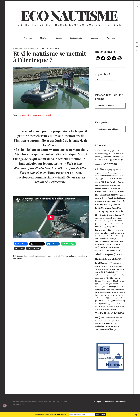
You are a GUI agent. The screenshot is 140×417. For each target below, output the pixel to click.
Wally (116, 321)
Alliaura (111, 154)
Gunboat (119, 215)
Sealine (105, 295)
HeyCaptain (108, 221)
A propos (28, 38)
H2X (97, 218)
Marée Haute (114, 241)
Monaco (116, 247)
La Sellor (118, 233)
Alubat (99, 157)
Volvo (98, 321)
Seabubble (103, 292)
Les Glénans (118, 236)
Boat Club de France (109, 173)
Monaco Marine (102, 250)
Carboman (107, 179)
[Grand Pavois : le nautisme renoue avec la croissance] (137, 46)
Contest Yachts (115, 185)
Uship (115, 309)
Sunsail (106, 304)
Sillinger (113, 298)
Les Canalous (106, 236)
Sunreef (98, 304)
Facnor (107, 201)
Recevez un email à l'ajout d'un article (50, 415)
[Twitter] (103, 58)
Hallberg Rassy (105, 218)
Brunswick (108, 176)
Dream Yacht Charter (105, 191)
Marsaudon (101, 241)
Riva (105, 287)
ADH (117, 151)
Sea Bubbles (113, 292)
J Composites (112, 227)
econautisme (18, 48)
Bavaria (118, 159)
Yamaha (108, 326)
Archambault (111, 156)
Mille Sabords (104, 247)
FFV (113, 201)
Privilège (101, 284)
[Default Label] (98, 58)
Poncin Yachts (111, 281)
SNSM (102, 300)
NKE (103, 272)
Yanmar (115, 326)
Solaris (110, 301)
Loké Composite (101, 239)
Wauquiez (99, 323)
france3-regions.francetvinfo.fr (36, 115)
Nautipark (117, 263)
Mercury (110, 244)
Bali (120, 157)
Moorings (115, 250)
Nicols (120, 269)
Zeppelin (100, 329)
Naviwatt (56, 256)
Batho (109, 160)
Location (94, 38)
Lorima (112, 239)
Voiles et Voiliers (117, 318)
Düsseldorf (106, 195)
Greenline (104, 215)
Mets (118, 244)
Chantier (43, 38)
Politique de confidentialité (115, 402)
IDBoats (101, 224)
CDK (97, 182)
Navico (111, 266)
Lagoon (110, 233)
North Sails (112, 272)
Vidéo (63, 256)
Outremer (119, 275)
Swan (97, 306)
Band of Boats (100, 160)
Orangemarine (109, 275)
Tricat (118, 306)
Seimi (119, 295)
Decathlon (117, 188)
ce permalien (79, 256)
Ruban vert (102, 290)
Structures (119, 301)
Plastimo (99, 281)
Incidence (100, 227)
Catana (118, 178)
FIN (121, 201)
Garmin (107, 208)
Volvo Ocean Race (107, 321)
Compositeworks (104, 185)
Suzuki (122, 304)
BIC (106, 169)
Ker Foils (101, 233)
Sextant (105, 298)
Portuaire (111, 38)
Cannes (117, 176)
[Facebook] (109, 58)
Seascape (113, 295)
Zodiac (112, 329)
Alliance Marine (101, 154)
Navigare (99, 269)
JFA (112, 230)
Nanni (110, 259)
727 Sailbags (108, 151)
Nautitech (101, 266)
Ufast (99, 309)
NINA (97, 272)
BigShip (113, 170)
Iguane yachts (110, 224)
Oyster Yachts (100, 278)
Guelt (111, 215)
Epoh (122, 195)
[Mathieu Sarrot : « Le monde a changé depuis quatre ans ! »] (137, 50)
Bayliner (98, 164)
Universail (107, 309)
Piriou (117, 278)
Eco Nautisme (69, 15)
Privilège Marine (111, 284)
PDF (110, 278)
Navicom (119, 266)
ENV (116, 195)
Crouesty (108, 188)
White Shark (109, 323)
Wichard (99, 326)
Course (59, 38)
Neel (114, 269)
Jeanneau (102, 229)
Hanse (115, 218)
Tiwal (104, 306)
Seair (98, 295)
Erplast (98, 198)
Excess (101, 201)
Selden (98, 298)
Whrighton (119, 323)
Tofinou (112, 306)
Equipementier (76, 38)
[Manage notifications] (5, 405)
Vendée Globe (105, 312)
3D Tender (99, 151)
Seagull (122, 292)
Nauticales (106, 263)
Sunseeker (114, 304)
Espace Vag (107, 198)
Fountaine (103, 204)
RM (111, 286)
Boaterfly (119, 173)
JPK (117, 230)
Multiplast (101, 259)
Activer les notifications (105, 80)
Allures (120, 154)
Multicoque (108, 254)
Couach (99, 188)
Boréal (98, 176)
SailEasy (112, 290)
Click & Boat (110, 182)
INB (119, 223)
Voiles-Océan (106, 317)
